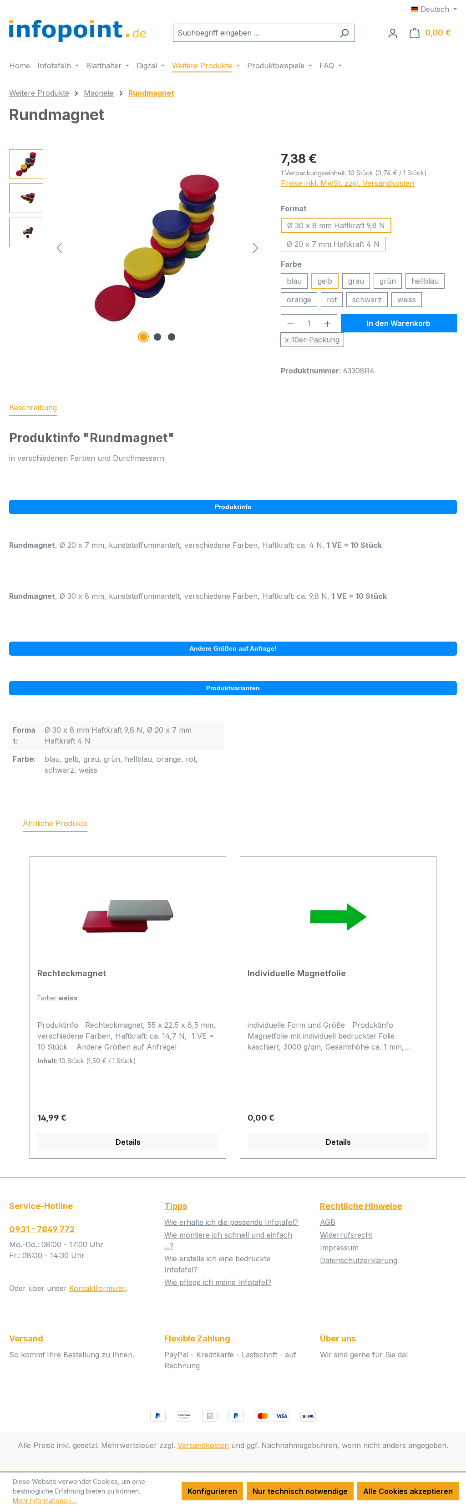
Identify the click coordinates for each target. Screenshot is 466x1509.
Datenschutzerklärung (358, 1260)
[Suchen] (344, 33)
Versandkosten (203, 1445)
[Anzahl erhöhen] (327, 323)
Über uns (338, 1338)
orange (299, 299)
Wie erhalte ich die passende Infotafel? (231, 1222)
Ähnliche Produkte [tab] (55, 823)
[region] (136, 247)
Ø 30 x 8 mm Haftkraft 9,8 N (336, 225)
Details (128, 1142)
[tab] (33, 408)
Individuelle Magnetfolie (297, 973)
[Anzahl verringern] (290, 323)
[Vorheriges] (59, 247)
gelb (325, 280)
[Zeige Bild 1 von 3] (143, 337)
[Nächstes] (256, 247)
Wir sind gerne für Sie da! (364, 1354)
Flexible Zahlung (197, 1338)
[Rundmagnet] (157, 247)
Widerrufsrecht (346, 1234)
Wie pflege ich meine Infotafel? (217, 1282)
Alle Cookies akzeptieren (408, 1491)
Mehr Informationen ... (45, 1500)
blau (294, 280)
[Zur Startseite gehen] (77, 31)
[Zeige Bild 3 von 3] (171, 337)
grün (388, 280)
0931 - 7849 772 (42, 1229)
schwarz (367, 299)
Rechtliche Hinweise (361, 1206)
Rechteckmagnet (71, 973)
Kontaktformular (97, 1288)
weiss (406, 299)
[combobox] (253, 33)
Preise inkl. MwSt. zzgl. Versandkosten (347, 183)
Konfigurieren (212, 1491)
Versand (26, 1338)
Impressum (339, 1247)
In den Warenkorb (399, 323)
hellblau (425, 280)
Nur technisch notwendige (300, 1491)
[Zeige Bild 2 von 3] (157, 337)
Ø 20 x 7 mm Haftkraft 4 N (333, 244)
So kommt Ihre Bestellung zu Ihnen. (71, 1354)
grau (356, 280)
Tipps (175, 1206)
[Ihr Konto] (393, 33)
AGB (327, 1222)
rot (332, 299)
